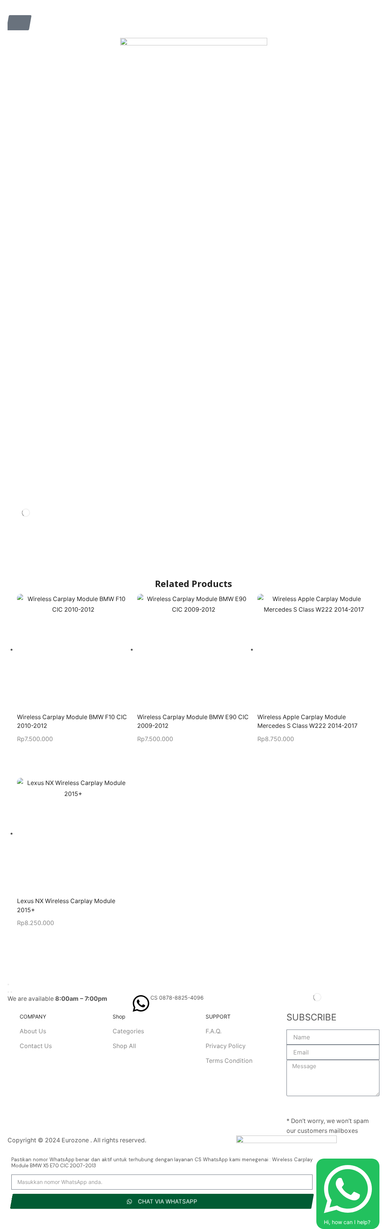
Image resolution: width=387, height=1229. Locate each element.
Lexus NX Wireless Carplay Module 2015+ (66, 905)
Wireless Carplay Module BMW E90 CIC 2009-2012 (193, 721)
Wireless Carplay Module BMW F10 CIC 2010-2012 (72, 721)
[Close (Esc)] (8, 984)
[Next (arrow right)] (11, 992)
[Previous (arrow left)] (8, 992)
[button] (18, 22)
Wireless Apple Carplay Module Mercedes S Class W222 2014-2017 (307, 721)
